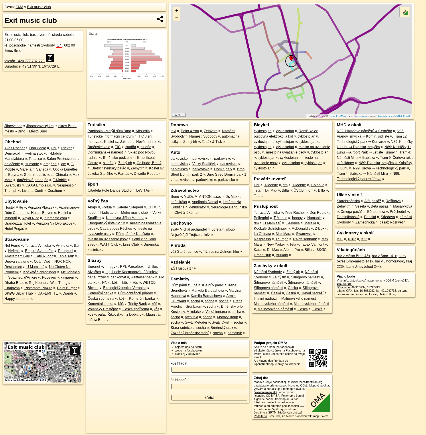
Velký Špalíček (204, 164)
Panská (370, 217)
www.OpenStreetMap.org (306, 382)
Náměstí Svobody (203, 136)
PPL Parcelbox (132, 266)
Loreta (216, 229)
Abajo (92, 207)
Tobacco (35, 159)
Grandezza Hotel (17, 223)
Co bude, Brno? (149, 163)
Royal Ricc (30, 218)
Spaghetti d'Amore (22, 277)
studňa (130, 147)
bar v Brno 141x (384, 256)
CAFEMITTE (47, 293)
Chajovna (12, 288)
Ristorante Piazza (38, 288)
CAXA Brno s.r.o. (39, 185)
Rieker (66, 148)
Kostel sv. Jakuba (118, 142)
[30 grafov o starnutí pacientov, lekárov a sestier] (127, 79)
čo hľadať (178, 380)
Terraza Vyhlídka (38, 245)
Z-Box (153, 266)
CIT (150, 207)
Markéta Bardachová (207, 290)
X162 (352, 239)
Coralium (54, 190)
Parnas (123, 173)
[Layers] (405, 12)
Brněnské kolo (99, 147)
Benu (175, 196)
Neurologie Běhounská (229, 207)
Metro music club (134, 212)
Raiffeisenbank (142, 277)
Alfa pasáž (372, 201)
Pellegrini (65, 251)
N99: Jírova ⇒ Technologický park (379, 168)
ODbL (304, 385)
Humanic (32, 164)
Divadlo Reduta (146, 173)
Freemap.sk (360, 116)
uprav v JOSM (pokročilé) (391, 280)
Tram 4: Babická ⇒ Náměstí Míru (362, 173)
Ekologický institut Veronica (124, 288)
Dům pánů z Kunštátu (133, 234)
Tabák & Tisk (212, 142)
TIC (118, 147)
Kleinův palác (213, 285)
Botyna (13, 175)
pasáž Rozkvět (391, 222)
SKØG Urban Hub (18, 293)
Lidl (54, 148)
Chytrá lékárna (185, 212)
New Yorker (275, 244)
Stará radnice (181, 328)
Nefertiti (14, 251)
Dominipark (223, 169)
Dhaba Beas (14, 283)
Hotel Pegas (14, 229)
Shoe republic (35, 175)
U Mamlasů (35, 267)
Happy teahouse (17, 299)
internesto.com (55, 218)
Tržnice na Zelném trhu (221, 251)
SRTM (272, 412)
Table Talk (66, 256)
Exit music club (39, 7)
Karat (258, 250)
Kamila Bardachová (206, 296)
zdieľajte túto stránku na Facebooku (277, 350)
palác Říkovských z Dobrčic (119, 314)
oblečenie (12, 164)
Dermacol (12, 153)
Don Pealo (37, 148)
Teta (257, 190)
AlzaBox (94, 272)
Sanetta (42, 169)
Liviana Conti (32, 190)
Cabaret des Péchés (116, 228)
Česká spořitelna (101, 298)
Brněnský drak (222, 328)
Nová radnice (146, 142)
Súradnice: (13, 66)
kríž (207, 235)
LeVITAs (143, 190)
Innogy (110, 266)
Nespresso (65, 185)
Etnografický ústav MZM (106, 223)
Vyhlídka (62, 245)
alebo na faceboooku (188, 350)
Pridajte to (260, 416)
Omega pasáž (352, 212)
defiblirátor (179, 202)
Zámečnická (365, 222)
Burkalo (282, 255)
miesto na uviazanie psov (108, 239)
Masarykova (402, 206)
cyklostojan (263, 131)
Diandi (68, 293)
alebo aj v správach (187, 353)
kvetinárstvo (33, 153)
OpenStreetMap (337, 116)
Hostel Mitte (13, 207)
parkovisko (179, 158)
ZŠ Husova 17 (182, 268)
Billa (285, 190)
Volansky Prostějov (103, 309)
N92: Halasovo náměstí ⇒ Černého (364, 131)
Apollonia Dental (205, 202)
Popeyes (49, 277)
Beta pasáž (380, 206)
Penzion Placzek (41, 207)
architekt (191, 317)
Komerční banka (100, 293)
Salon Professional (62, 159)
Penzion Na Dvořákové (54, 223)
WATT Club (109, 244)
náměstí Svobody (44, 45)
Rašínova (393, 201)
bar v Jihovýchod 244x (364, 266)
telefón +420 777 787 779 (24, 61)
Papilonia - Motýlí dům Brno (109, 131)
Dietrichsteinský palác (108, 168)
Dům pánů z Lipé (184, 285)
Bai (76, 245)
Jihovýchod (13, 126)
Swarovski (12, 185)
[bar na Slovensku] (51, 58)
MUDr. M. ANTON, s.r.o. (202, 196)
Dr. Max (231, 196)
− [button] (176, 17)
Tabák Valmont (312, 244)
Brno (21, 131)
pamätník (234, 333)
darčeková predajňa (32, 180)
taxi (173, 131)
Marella (26, 169)
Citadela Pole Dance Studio (110, 190)
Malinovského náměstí (299, 298)
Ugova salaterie (16, 261)
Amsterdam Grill (17, 256)
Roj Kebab (37, 283)
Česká (293, 288)
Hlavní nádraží (312, 293)
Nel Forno (12, 245)
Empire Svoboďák (39, 251)
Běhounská (376, 212)
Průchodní (398, 212)
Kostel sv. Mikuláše (186, 312)
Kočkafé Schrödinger (39, 272)
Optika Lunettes (65, 169)
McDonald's (70, 272)
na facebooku (285, 347)
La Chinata (59, 175)
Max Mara (283, 234)
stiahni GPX (344, 290)
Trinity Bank (137, 304)
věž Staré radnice (184, 251)
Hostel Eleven (42, 213)
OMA (19, 7)
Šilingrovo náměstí (305, 277)
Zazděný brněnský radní (190, 333)
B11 (340, 239)
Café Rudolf (43, 256)
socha (195, 301)
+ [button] (176, 10)
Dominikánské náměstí (106, 152)
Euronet (94, 266)
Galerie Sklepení (129, 207)
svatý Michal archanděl (189, 229)
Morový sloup (227, 317)
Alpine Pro (291, 250)
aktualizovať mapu (362, 280)
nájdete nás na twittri (188, 347)
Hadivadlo (108, 212)
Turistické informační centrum (111, 136)
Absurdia (143, 131)
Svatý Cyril (220, 322)
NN (104, 282)
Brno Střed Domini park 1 (226, 174)
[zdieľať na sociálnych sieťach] (160, 18)
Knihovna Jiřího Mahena (125, 218)
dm (63, 164)
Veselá (360, 206)
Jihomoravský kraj (40, 126)
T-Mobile (55, 153)
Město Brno (38, 131)
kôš (115, 282)
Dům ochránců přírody (135, 293)
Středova (388, 217)
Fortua (107, 207)
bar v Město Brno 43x (353, 256)
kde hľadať (179, 363)
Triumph (10, 190)
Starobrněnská (348, 201)
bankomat (118, 277)
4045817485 (344, 284)
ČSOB (299, 190)
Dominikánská (348, 217)
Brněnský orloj (232, 306)
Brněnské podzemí (117, 157)
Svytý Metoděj (196, 322)
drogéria (50, 164)
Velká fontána (216, 312)
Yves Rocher (14, 148)
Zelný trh (125, 163)
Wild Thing (58, 283)
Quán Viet (42, 261)
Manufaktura (14, 159)
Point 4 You (190, 131)
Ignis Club (131, 244)
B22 (364, 239)
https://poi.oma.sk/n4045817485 (394, 116)
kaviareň (67, 277)
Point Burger (67, 288)
